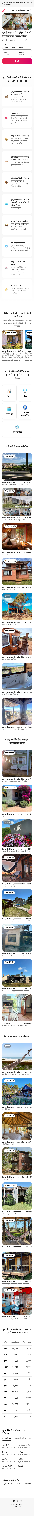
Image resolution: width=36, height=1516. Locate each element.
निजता (15, 1506)
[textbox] (10, 54)
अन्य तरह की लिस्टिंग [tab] (20, 1438)
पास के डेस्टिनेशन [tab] (7, 1438)
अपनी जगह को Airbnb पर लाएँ (21, 10)
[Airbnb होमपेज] (3, 10)
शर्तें (20, 1506)
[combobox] (17, 47)
